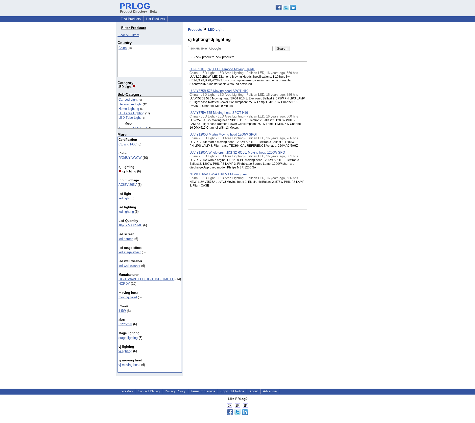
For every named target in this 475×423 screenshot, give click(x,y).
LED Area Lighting (131, 113)
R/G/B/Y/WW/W (130, 158)
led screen (126, 239)
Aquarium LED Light (133, 128)
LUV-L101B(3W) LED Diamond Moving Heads (222, 69)
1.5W (122, 311)
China (123, 48)
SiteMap (127, 391)
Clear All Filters (128, 35)
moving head (128, 297)
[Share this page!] (286, 9)
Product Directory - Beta (138, 11)
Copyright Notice (232, 391)
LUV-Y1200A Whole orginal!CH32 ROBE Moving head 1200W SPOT (238, 152)
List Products (155, 19)
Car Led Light (128, 99)
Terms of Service (203, 391)
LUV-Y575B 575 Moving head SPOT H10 (219, 91)
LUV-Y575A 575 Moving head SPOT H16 (219, 113)
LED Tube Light (130, 117)
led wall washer (129, 266)
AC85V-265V (128, 185)
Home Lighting (129, 109)
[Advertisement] (332, 128)
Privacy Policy (175, 391)
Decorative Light (130, 104)
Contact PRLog (149, 391)
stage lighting (128, 338)
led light (124, 198)
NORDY (124, 283)
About (253, 391)
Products (195, 29)
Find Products (131, 19)
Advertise (270, 391)
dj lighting (128, 171)
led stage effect (130, 252)
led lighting (126, 211)
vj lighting (125, 351)
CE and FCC (128, 144)
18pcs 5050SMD (130, 225)
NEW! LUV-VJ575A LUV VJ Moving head (219, 174)
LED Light (125, 87)
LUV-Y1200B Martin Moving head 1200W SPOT (224, 134)
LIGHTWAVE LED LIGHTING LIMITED (146, 279)
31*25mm (125, 324)
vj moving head (129, 365)
